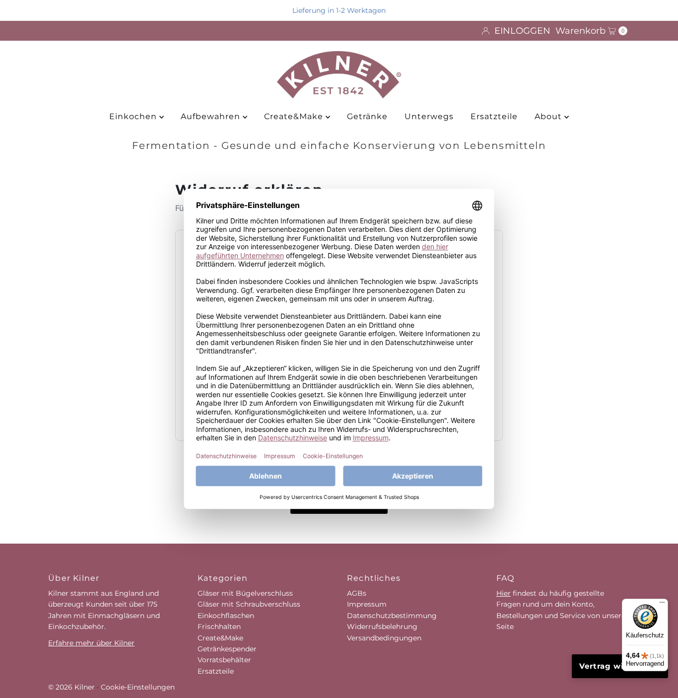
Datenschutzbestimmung (392, 615)
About (549, 116)
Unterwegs (429, 116)
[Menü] (662, 605)
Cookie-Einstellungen (138, 687)
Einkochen (134, 116)
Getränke (367, 116)
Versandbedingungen (384, 637)
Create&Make (295, 116)
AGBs (356, 593)
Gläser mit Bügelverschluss (245, 593)
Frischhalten (219, 626)
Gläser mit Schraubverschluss (249, 604)
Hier (503, 593)
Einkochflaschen (226, 615)
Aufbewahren (212, 116)
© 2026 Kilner (71, 687)
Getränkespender (227, 648)
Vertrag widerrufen (620, 666)
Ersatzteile (494, 116)
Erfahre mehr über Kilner (91, 642)
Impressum (367, 604)
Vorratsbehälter (224, 659)
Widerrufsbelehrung (382, 626)
